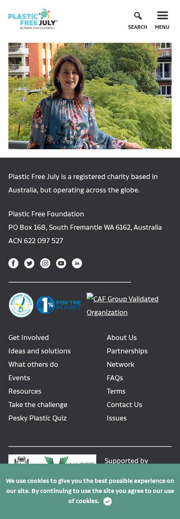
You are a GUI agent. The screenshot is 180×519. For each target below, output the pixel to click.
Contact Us (124, 405)
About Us (122, 338)
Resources (24, 391)
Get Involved (28, 338)
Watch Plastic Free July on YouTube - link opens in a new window (61, 263)
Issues (117, 418)
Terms (116, 391)
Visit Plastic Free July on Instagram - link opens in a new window (45, 263)
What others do (33, 364)
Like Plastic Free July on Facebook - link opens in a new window (13, 263)
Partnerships (127, 351)
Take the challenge (37, 405)
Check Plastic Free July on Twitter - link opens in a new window (29, 263)
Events (19, 378)
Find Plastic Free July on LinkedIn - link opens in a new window (77, 263)
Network (120, 364)
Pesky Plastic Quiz (37, 418)
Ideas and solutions (39, 351)
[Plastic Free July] (33, 18)
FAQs (115, 378)
